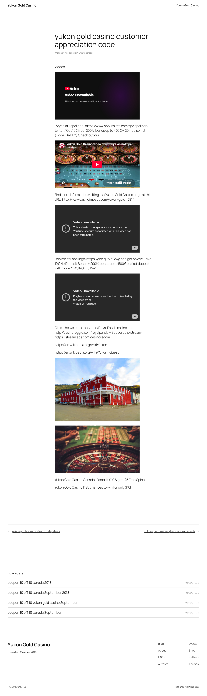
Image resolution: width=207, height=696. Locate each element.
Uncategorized (85, 52)
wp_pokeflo (70, 52)
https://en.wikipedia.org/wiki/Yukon (81, 344)
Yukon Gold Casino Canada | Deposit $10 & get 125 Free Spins (100, 479)
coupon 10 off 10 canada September (35, 612)
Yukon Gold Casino (22, 5)
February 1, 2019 (192, 582)
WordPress (194, 686)
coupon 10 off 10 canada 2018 (29, 583)
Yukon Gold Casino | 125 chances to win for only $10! (93, 487)
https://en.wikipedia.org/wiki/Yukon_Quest (87, 352)
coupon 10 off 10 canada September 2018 (38, 593)
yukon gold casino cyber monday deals (36, 531)
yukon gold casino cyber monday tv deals (169, 531)
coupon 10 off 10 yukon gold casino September (43, 603)
